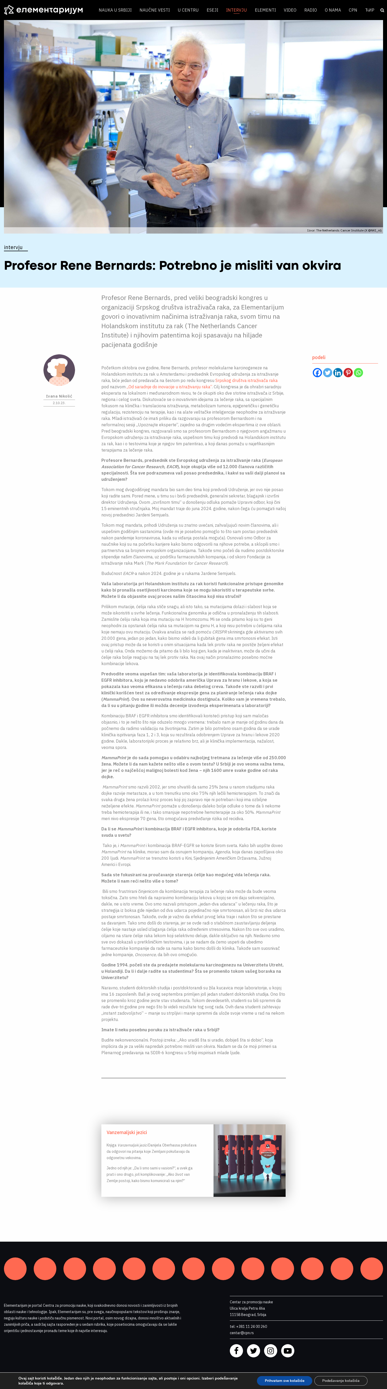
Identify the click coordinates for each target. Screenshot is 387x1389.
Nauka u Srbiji (115, 10)
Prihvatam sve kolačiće (284, 1380)
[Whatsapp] (358, 372)
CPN (353, 10)
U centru (188, 10)
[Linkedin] (338, 372)
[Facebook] (317, 372)
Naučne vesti (155, 10)
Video (290, 10)
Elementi (265, 10)
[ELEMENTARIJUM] (47, 10)
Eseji (212, 10)
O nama (333, 10)
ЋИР (369, 10)
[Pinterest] (348, 372)
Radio (310, 10)
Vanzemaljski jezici (127, 1132)
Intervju (236, 10)
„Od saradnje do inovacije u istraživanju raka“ (169, 386)
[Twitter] (327, 372)
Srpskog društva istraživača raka (246, 380)
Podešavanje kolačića (341, 1380)
